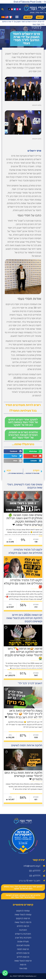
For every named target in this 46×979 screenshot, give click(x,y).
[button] (2, 9)
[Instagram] (17, 9)
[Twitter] (15, 9)
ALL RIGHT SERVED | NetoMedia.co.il (23, 976)
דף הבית (41, 21)
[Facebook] (20, 9)
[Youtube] (12, 9)
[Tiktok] (9, 9)
